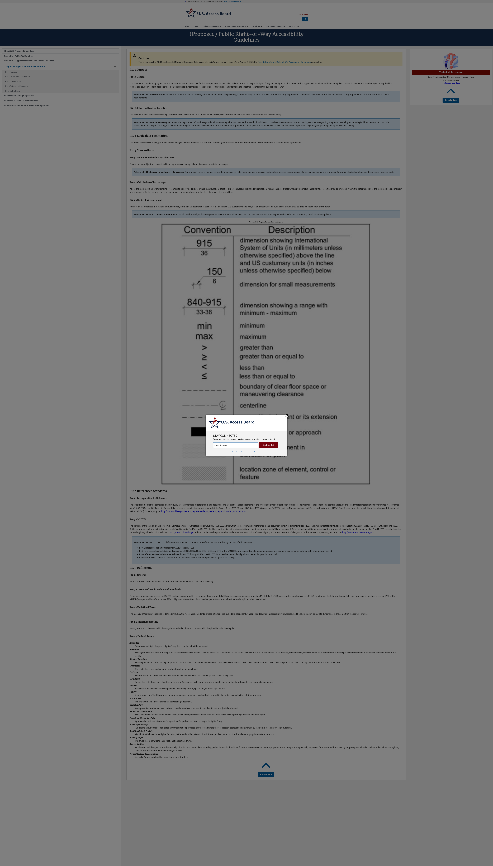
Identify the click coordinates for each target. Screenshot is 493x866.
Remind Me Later (255, 452)
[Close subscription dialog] (287, 415)
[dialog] (246, 435)
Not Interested (237, 452)
